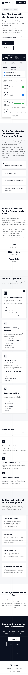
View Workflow (7, 48)
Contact (18, 671)
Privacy (9, 671)
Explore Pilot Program (14, 644)
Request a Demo (21, 2)
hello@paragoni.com (19, 653)
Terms (14, 671)
